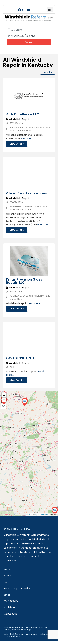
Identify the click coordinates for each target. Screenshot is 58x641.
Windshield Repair (19, 119)
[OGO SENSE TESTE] (54, 511)
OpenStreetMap (41, 514)
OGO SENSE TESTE (20, 358)
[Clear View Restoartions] (24, 402)
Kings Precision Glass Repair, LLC (24, 281)
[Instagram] (23, 9)
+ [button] (4, 395)
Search (33, 42)
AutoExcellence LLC (22, 114)
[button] (50, 9)
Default (47, 72)
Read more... (27, 138)
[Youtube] (28, 9)
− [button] (4, 400)
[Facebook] (19, 9)
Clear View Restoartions (26, 193)
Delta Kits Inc (14, 636)
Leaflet (29, 514)
